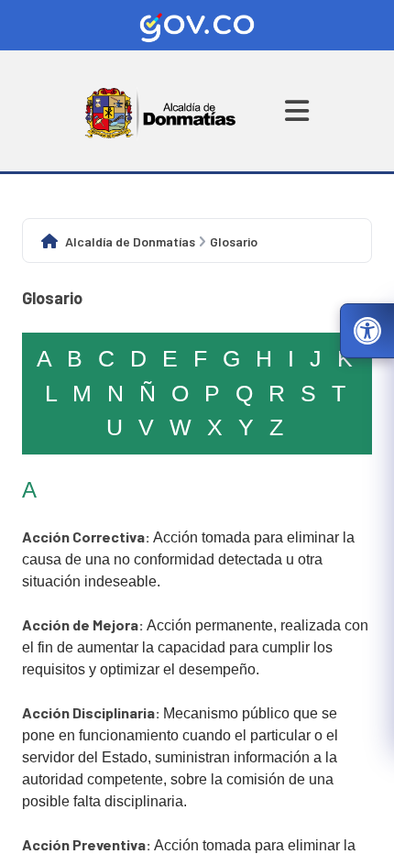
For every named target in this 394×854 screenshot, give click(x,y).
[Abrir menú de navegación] (297, 111)
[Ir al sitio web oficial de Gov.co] (197, 25)
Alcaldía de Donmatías (130, 241)
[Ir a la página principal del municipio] (161, 111)
